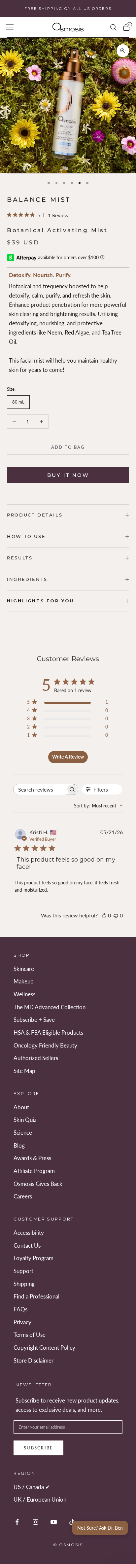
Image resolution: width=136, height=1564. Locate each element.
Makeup (24, 981)
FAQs (20, 1309)
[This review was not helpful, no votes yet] (116, 915)
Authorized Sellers (36, 1057)
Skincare (24, 968)
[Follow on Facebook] (17, 1521)
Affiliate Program (34, 1170)
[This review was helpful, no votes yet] (104, 915)
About (21, 1107)
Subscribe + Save (34, 1019)
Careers (23, 1196)
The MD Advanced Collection (49, 1007)
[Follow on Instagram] (35, 1521)
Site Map (24, 1070)
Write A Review (68, 757)
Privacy (22, 1322)
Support (23, 1270)
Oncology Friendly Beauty (45, 1045)
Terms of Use (30, 1334)
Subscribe (38, 1447)
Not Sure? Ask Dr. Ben (100, 1528)
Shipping (24, 1283)
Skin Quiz (25, 1119)
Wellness (24, 994)
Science (23, 1132)
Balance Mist (39, 199)
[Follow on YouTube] (53, 1521)
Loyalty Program (33, 1258)
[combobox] (98, 805)
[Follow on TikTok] (71, 1521)
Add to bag (68, 447)
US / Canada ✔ (32, 1486)
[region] (68, 105)
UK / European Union (40, 1499)
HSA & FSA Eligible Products (48, 1032)
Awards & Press (32, 1158)
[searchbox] (40, 789)
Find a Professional (36, 1296)
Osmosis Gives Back (38, 1183)
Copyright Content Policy (44, 1347)
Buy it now (68, 475)
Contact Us (27, 1245)
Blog (19, 1145)
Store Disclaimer (33, 1360)
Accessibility (29, 1232)
